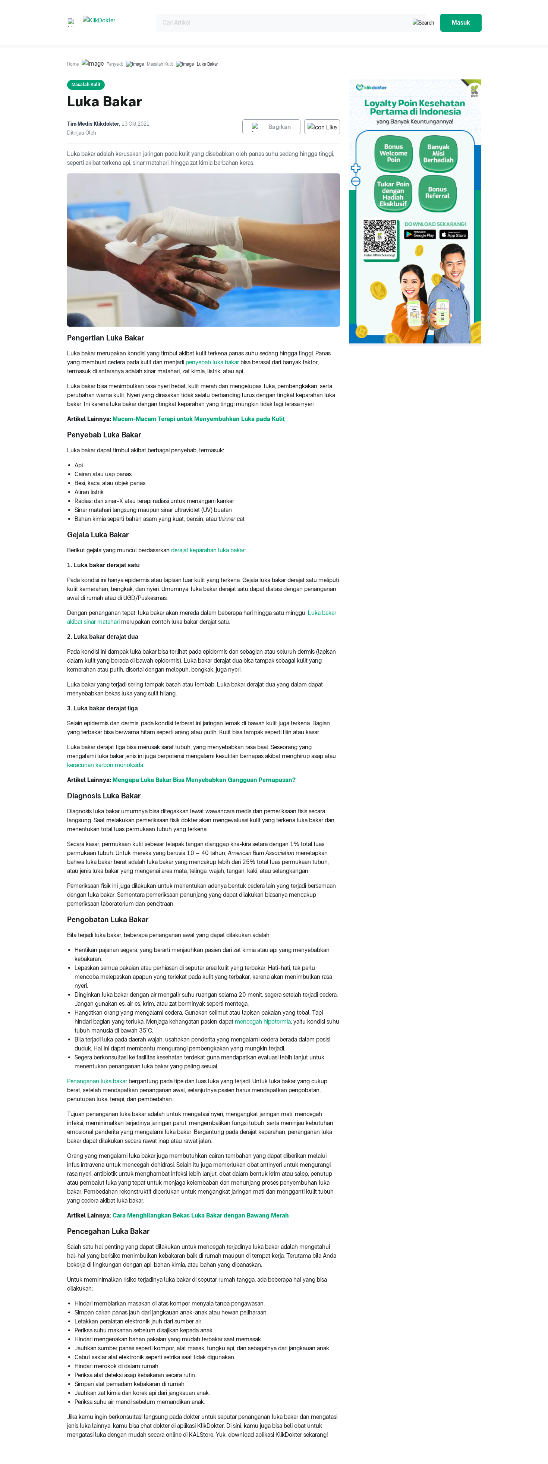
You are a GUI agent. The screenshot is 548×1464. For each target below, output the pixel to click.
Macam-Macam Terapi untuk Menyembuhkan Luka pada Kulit (199, 418)
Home (73, 64)
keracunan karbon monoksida (105, 765)
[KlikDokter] (113, 22)
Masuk (461, 22)
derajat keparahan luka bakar (208, 550)
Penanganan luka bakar (97, 1081)
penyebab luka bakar (212, 362)
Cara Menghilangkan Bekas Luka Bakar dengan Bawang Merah (201, 1215)
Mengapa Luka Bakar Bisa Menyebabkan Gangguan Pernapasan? (204, 779)
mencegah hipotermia (263, 1021)
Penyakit (115, 64)
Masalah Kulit (160, 64)
